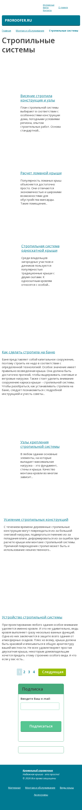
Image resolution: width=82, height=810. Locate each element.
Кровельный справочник (38, 770)
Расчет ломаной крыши (41, 173)
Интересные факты (48, 6)
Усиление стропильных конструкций (36, 519)
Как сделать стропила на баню (28, 352)
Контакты (47, 10)
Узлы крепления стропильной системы (40, 444)
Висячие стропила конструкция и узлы (37, 97)
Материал (14, 787)
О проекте (63, 7)
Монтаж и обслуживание (30, 30)
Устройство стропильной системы (32, 617)
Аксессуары (41, 794)
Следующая (53, 672)
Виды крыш (67, 787)
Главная (6, 30)
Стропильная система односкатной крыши (40, 248)
